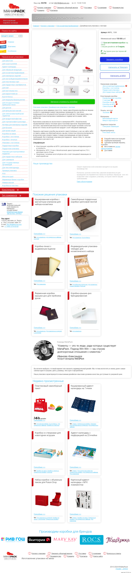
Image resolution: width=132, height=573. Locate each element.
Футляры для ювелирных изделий (14, 125)
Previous (30, 51)
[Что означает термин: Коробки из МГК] (116, 104)
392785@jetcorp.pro (14, 224)
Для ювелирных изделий (11, 76)
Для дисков (6, 108)
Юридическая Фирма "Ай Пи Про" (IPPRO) (15, 213)
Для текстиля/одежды (10, 168)
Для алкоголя (7, 61)
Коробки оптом (108, 102)
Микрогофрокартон (110, 120)
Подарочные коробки (10, 146)
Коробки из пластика (10, 186)
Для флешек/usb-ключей (11, 111)
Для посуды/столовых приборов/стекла (10, 104)
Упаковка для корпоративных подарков (83, 424)
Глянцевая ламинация (111, 126)
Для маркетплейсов (9, 94)
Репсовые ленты (109, 132)
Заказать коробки (114, 59)
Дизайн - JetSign (122, 569)
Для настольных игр (10, 91)
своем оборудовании (110, 147)
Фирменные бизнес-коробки (13, 180)
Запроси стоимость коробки (64, 101)
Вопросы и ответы (114, 553)
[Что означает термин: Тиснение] (111, 112)
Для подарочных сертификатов (14, 85)
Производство (118, 8)
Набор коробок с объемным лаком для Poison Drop (48, 481)
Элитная (36, 239)
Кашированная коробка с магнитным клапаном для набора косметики (48, 201)
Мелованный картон (110, 118)
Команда (40, 10)
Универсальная (8, 183)
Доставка (88, 8)
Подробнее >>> (39, 234)
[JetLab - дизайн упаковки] (38, 430)
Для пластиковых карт (10, 82)
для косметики (41, 237)
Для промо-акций (8, 131)
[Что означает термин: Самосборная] (115, 106)
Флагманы (12, 46)
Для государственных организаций (10, 164)
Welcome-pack (7, 177)
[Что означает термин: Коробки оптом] (116, 102)
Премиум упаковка (9, 171)
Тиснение (106, 112)
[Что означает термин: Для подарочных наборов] (124, 92)
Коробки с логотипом (10, 137)
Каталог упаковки (44, 8)
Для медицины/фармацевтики (13, 100)
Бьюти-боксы (7, 97)
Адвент (74, 424)
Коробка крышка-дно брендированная (81, 294)
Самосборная (108, 106)
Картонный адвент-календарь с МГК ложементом (80, 482)
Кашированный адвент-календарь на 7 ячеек (82, 387)
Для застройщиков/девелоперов (15, 79)
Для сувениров (8, 160)
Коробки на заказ (9, 134)
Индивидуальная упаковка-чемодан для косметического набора (84, 248)
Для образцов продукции (12, 70)
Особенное (12, 51)
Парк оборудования (84, 182)
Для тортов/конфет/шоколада (14, 122)
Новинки (11, 42)
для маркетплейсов (42, 424)
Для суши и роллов (9, 64)
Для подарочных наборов (12, 157)
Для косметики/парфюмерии (13, 73)
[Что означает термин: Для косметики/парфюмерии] (126, 86)
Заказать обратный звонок (67, 8)
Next (97, 51)
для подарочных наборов (53, 237)
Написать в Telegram (118, 67)
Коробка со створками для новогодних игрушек (48, 434)
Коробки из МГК (109, 104)
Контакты (54, 10)
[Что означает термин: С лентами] (112, 100)
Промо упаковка (75, 286)
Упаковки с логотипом (10, 143)
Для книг (5, 88)
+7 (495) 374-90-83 (11, 226)
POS (3, 174)
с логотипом (37, 333)
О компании (102, 8)
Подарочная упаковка (10, 149)
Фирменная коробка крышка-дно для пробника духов (48, 295)
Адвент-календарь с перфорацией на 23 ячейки (84, 434)
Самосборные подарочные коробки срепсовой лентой (84, 200)
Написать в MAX (118, 75)
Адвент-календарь (9, 67)
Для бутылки (7, 128)
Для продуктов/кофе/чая (11, 119)
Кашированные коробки (112, 98)
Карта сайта (98, 556)
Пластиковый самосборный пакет (48, 387)
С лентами (106, 100)
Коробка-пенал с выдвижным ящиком (45, 247)
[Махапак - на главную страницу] (14, 10)
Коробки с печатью (9, 140)
